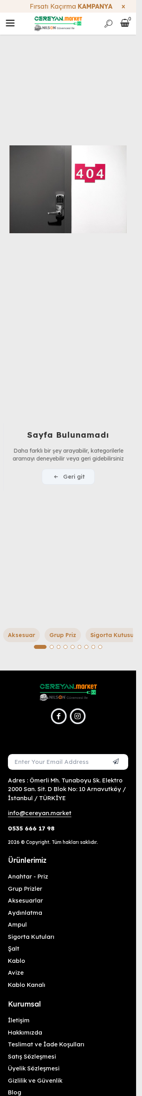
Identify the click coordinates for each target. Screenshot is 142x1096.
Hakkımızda (25, 1032)
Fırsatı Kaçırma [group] (68, 6)
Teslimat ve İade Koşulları (46, 1044)
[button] (40, 647)
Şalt (13, 948)
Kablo (16, 960)
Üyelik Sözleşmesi (34, 1068)
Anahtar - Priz (28, 876)
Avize (16, 972)
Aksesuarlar (25, 900)
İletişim (19, 1020)
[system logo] (58, 24)
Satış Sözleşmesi (32, 1056)
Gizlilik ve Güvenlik (35, 1080)
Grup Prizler (25, 888)
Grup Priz (62, 635)
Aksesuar (21, 635)
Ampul (17, 924)
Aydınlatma (25, 912)
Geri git (74, 476)
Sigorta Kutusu (112, 635)
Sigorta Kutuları (31, 936)
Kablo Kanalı (26, 984)
